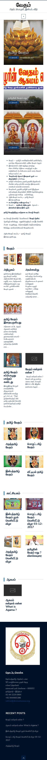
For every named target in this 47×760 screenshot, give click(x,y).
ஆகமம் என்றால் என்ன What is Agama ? (14, 605)
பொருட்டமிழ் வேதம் (34, 445)
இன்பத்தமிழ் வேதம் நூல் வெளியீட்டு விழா (13, 519)
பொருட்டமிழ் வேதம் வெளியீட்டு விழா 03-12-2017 (35, 520)
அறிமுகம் (9, 270)
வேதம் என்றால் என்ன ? (33, 370)
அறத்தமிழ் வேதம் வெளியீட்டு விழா (12, 556)
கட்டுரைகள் (13, 57)
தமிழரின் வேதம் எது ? (18, 98)
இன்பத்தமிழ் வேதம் (13, 472)
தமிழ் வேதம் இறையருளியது (21, 143)
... (15, 289)
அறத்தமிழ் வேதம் (12, 445)
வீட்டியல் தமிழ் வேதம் (35, 473)
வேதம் (23, 5)
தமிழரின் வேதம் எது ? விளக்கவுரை (34, 552)
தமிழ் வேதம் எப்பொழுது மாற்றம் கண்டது (11, 377)
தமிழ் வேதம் (18, 52)
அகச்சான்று (32, 270)
